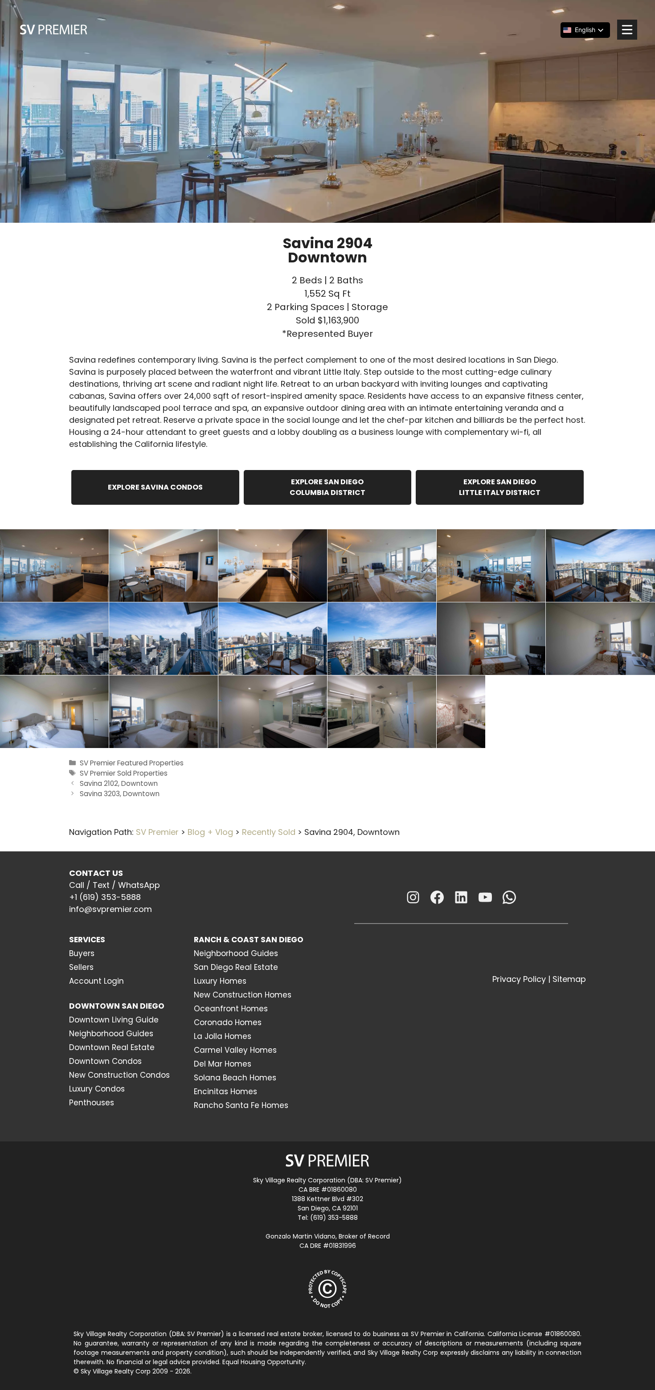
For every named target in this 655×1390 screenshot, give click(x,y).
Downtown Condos (105, 1061)
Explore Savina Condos (155, 487)
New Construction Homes (242, 994)
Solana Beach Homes (235, 1077)
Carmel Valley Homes (235, 1050)
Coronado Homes (228, 1022)
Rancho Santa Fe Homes (241, 1105)
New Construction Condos (119, 1075)
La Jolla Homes (222, 1036)
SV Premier (157, 832)
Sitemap (569, 979)
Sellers (81, 967)
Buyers (81, 953)
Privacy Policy (519, 979)
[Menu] (627, 30)
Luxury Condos (97, 1088)
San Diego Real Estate (236, 967)
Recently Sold (268, 832)
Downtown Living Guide (114, 1019)
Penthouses (91, 1102)
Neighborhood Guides (111, 1033)
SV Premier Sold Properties (124, 773)
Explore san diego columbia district (327, 487)
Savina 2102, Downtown (119, 783)
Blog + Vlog (210, 832)
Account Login (96, 981)
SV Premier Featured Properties (132, 763)
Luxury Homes (220, 981)
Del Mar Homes (222, 1064)
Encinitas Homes (225, 1091)
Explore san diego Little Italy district (499, 487)
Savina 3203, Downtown (120, 793)
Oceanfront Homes (231, 1008)
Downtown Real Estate (112, 1047)
